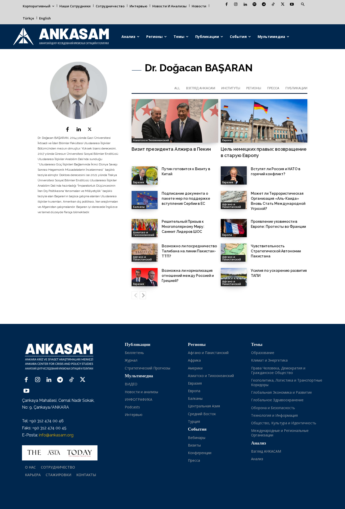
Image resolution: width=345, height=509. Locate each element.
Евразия (138, 182)
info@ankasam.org (56, 435)
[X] (282, 4)
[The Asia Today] (59, 452)
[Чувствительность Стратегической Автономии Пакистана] (234, 253)
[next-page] (143, 295)
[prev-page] (135, 295)
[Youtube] (291, 4)
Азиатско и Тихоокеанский (151, 140)
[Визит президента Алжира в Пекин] (175, 121)
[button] (302, 4)
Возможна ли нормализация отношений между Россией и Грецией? (188, 276)
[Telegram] (263, 4)
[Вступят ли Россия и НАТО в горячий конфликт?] (234, 175)
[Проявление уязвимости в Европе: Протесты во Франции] (234, 228)
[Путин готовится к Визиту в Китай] (145, 175)
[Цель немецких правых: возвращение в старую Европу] (264, 121)
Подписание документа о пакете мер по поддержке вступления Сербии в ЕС (186, 198)
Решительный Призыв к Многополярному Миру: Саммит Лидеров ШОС (183, 226)
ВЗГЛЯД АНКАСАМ (200, 88)
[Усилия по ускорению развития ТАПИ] (234, 277)
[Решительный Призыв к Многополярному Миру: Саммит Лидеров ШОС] (145, 228)
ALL (177, 88)
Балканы (139, 207)
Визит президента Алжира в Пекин (171, 149)
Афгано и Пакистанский (231, 206)
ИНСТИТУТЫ (230, 88)
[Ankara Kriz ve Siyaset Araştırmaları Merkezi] (60, 37)
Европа (227, 140)
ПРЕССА (273, 88)
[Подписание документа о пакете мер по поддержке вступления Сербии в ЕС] (145, 200)
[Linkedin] (245, 4)
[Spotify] (254, 4)
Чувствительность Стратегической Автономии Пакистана (276, 251)
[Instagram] (235, 4)
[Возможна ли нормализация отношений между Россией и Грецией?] (145, 277)
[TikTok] (273, 4)
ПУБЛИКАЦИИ (296, 88)
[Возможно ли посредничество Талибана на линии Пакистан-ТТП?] (145, 253)
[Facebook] (226, 4)
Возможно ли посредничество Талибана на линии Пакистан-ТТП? (189, 251)
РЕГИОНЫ (253, 88)
